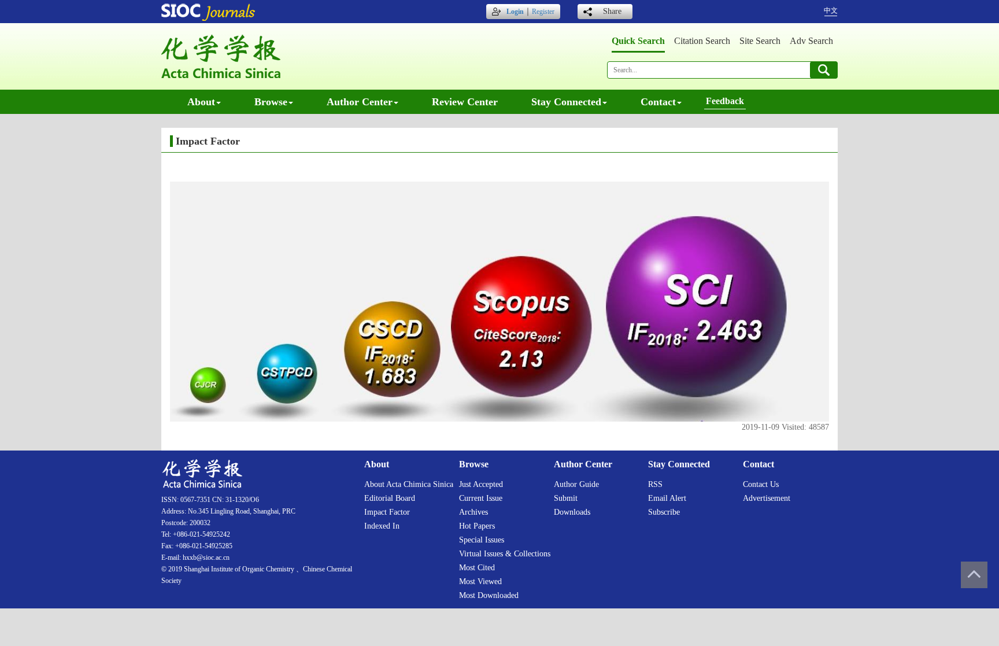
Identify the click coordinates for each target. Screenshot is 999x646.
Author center (360, 102)
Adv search (811, 41)
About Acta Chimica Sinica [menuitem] (408, 484)
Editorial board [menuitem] (389, 498)
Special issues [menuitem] (481, 540)
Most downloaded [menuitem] (489, 595)
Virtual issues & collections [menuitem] (504, 553)
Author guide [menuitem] (576, 484)
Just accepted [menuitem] (481, 484)
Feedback (725, 101)
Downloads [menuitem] (572, 512)
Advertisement (766, 498)
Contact (658, 102)
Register (543, 12)
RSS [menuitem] (655, 484)
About (201, 102)
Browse (270, 102)
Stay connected (566, 102)
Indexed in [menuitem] (381, 526)
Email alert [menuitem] (667, 498)
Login (515, 12)
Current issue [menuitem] (480, 498)
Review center (465, 102)
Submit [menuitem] (566, 498)
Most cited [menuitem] (477, 567)
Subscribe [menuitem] (664, 512)
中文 (831, 10)
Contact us (761, 484)
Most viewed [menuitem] (480, 581)
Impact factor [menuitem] (387, 512)
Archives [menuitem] (473, 512)
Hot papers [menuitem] (477, 526)
